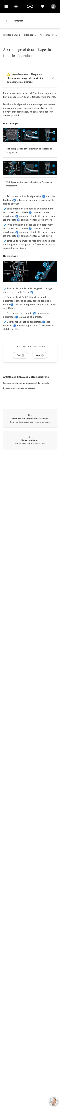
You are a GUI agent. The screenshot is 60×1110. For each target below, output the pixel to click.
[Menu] (6, 6)
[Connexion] (53, 6)
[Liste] (42, 6)
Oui (18, 355)
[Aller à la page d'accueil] (30, 6)
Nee (38, 355)
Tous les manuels (11, 34)
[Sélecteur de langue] (16, 6)
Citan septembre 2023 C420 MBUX (30, 34)
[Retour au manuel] (7, 20)
